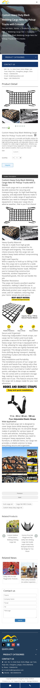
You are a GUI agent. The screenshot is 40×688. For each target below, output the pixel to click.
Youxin (23, 681)
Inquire (7, 165)
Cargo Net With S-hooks (23, 504)
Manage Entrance (32, 681)
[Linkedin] (8, 644)
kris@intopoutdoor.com (16, 76)
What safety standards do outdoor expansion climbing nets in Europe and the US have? (28, 581)
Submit (20, 620)
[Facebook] (18, 644)
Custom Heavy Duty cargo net (12, 507)
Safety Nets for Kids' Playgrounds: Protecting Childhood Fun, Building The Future (10, 578)
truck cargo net (8, 504)
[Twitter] (3, 644)
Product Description (9, 176)
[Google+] (13, 644)
